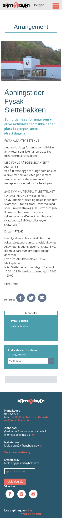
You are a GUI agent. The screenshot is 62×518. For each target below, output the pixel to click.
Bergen (39, 5)
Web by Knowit (31, 513)
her (33, 434)
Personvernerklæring (17, 452)
